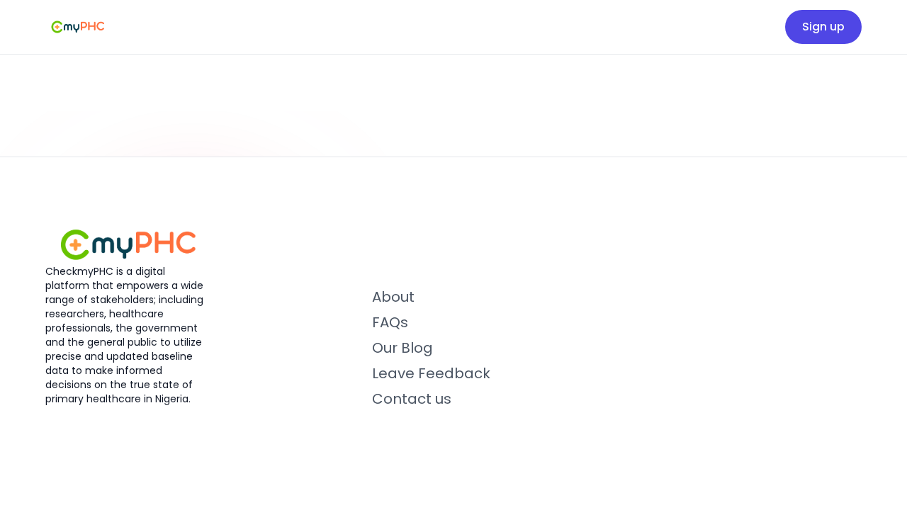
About (393, 297)
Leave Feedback (431, 373)
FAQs (390, 322)
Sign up (823, 26)
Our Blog (402, 348)
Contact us (411, 399)
